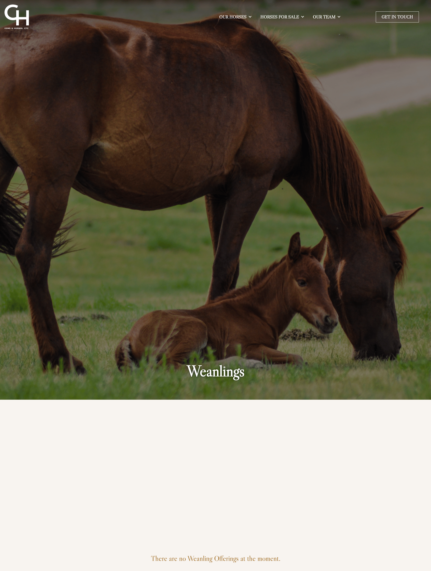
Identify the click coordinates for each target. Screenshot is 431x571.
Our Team (324, 17)
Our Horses (232, 17)
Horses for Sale (279, 17)
